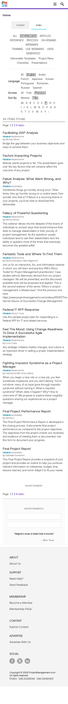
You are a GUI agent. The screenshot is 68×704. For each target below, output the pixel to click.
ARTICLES (45, 35)
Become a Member (20, 602)
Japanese (37, 78)
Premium (40, 92)
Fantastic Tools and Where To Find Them (32, 254)
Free (29, 92)
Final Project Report (17, 449)
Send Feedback (18, 584)
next (20, 125)
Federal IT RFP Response (21, 309)
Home (7, 15)
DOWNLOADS (28, 35)
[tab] (20, 25)
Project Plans (46, 58)
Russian (25, 87)
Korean (50, 78)
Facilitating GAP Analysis (20, 133)
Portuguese (27, 83)
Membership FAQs (20, 608)
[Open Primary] (55, 4)
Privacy (13, 678)
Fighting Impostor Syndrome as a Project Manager (32, 364)
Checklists (23, 62)
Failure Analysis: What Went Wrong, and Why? (32, 180)
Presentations (39, 62)
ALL (15, 35)
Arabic (42, 74)
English (31, 74)
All (22, 74)
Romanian (42, 83)
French (25, 78)
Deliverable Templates (23, 58)
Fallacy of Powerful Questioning (25, 213)
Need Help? (16, 578)
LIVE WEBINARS (35, 48)
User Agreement (44, 678)
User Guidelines (26, 678)
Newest (25, 97)
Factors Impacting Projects (22, 155)
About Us (15, 563)
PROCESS (32, 40)
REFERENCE (17, 40)
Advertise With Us (20, 642)
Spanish (37, 87)
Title (35, 97)
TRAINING (17, 48)
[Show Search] (62, 4)
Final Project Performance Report (27, 411)
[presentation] (20, 25)
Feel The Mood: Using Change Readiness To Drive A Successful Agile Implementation (33, 332)
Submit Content (18, 626)
